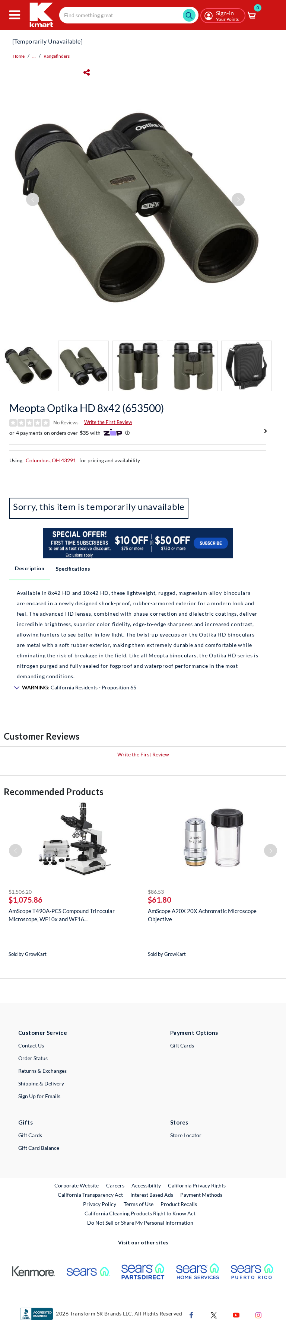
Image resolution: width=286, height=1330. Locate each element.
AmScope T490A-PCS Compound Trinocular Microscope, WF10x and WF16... (62, 915)
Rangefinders (57, 56)
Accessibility (146, 1185)
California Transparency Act (90, 1195)
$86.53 (156, 892)
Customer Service (42, 1032)
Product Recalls (179, 1203)
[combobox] (128, 15)
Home (19, 56)
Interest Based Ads (151, 1195)
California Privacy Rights (197, 1185)
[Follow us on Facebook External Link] (191, 1314)
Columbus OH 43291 (51, 460)
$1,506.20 (20, 892)
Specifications (72, 568)
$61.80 (159, 899)
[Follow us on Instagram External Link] (258, 1314)
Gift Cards (182, 1045)
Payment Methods (201, 1195)
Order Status (33, 1058)
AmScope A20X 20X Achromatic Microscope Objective (202, 915)
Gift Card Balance (38, 1148)
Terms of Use (138, 1204)
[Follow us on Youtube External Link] (236, 1314)
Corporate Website (76, 1185)
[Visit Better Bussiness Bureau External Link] (36, 1313)
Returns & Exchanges (42, 1071)
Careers (115, 1185)
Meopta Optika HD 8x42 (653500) (86, 408)
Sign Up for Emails (39, 1096)
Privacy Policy (99, 1204)
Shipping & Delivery (41, 1083)
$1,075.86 (25, 899)
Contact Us (31, 1045)
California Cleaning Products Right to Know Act (140, 1213)
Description (29, 568)
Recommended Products (54, 791)
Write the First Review (108, 422)
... (34, 56)
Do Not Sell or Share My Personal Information (140, 1222)
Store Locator (185, 1135)
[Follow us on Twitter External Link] (213, 1314)
